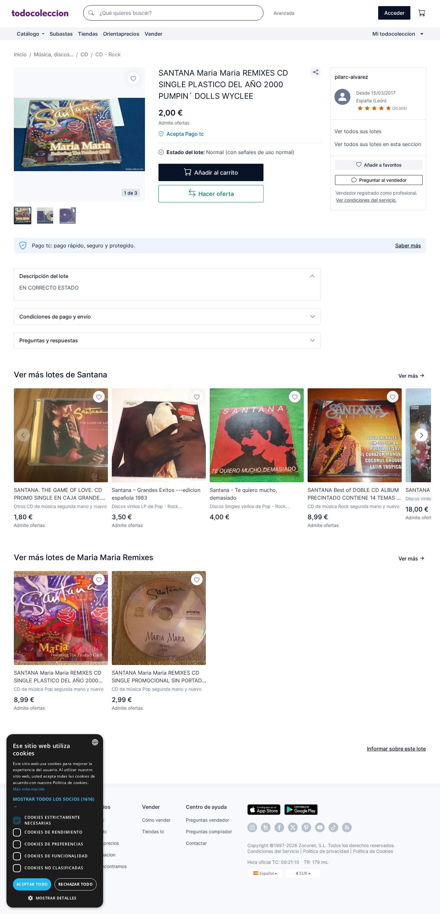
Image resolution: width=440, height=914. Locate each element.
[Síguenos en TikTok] (333, 827)
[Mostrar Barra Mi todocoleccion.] (422, 33)
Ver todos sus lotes (357, 131)
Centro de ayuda (206, 807)
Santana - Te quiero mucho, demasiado (243, 494)
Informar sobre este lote (396, 748)
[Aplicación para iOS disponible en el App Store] (264, 809)
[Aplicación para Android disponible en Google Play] (301, 809)
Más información (29, 789)
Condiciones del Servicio (273, 851)
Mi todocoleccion (393, 34)
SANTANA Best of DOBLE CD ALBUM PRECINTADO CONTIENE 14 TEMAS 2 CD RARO (354, 494)
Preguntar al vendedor (383, 180)
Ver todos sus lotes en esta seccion (377, 144)
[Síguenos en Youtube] (320, 827)
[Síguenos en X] (293, 827)
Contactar (196, 843)
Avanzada (283, 13)
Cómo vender (156, 820)
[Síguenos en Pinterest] (306, 827)
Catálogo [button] (29, 34)
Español (267, 873)
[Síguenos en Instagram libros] (266, 827)
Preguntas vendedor (207, 820)
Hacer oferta (216, 193)
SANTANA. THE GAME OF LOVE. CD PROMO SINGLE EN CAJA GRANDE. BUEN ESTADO (58, 494)
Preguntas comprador (209, 831)
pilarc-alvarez (351, 77)
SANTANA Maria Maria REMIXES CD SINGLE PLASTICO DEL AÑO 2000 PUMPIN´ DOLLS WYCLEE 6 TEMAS (58, 676)
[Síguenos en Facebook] (279, 827)
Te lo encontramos (107, 866)
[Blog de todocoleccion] (347, 827)
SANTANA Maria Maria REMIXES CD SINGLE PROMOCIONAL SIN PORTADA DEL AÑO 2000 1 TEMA (158, 676)
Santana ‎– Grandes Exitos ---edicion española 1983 (156, 494)
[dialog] (54, 821)
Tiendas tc (153, 831)
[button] (167, 276)
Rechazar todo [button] (75, 884)
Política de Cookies (373, 851)
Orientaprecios (121, 34)
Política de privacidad (326, 851)
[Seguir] (133, 78)
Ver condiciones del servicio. (366, 200)
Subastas (61, 34)
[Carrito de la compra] (422, 13)
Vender (153, 34)
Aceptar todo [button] (32, 884)
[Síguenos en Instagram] (252, 827)
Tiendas (88, 34)
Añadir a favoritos (383, 165)
